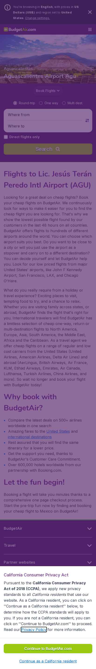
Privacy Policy (33, 629)
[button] (48, 661)
